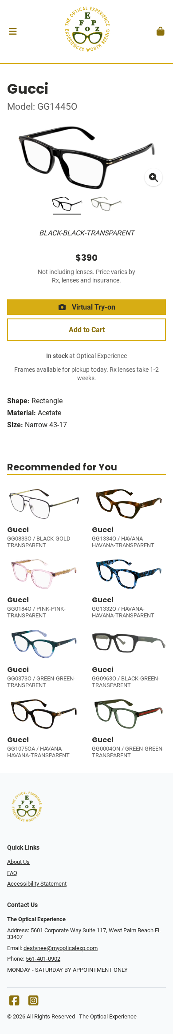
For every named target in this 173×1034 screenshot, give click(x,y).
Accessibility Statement (37, 883)
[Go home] (86, 31)
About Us (18, 862)
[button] (13, 31)
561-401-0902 (43, 958)
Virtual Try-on (92, 307)
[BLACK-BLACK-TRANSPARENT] (67, 206)
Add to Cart (87, 330)
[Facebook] (14, 1002)
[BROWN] (106, 206)
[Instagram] (33, 1002)
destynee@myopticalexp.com (61, 948)
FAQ (12, 873)
